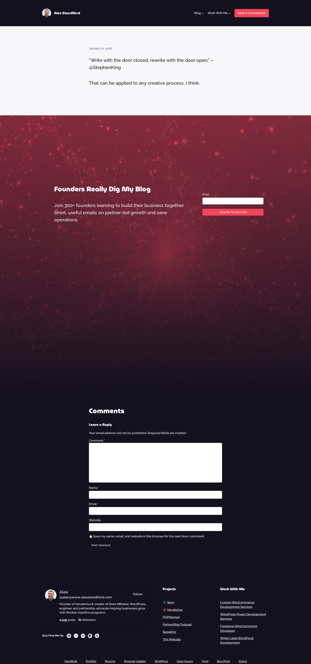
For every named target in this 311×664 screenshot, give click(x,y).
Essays (243, 661)
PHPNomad (171, 617)
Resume (110, 661)
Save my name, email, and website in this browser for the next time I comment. (149, 536)
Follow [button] (137, 594)
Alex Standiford (67, 13)
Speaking (169, 632)
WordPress (161, 661)
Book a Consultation (252, 13)
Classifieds (70, 661)
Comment (97, 440)
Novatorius (174, 610)
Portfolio (91, 661)
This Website (172, 639)
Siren (170, 602)
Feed (205, 661)
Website (95, 520)
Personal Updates (135, 661)
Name (94, 488)
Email (205, 194)
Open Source (185, 661)
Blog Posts (223, 661)
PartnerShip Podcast (177, 624)
